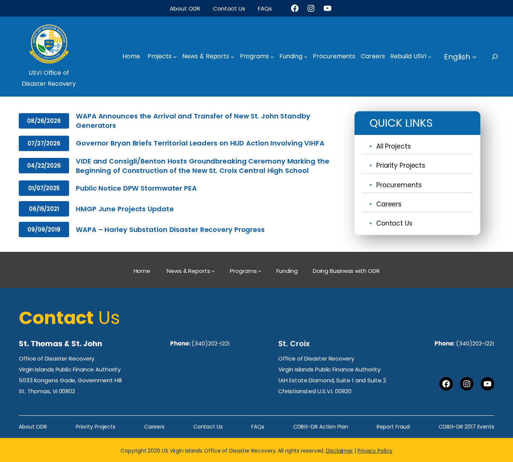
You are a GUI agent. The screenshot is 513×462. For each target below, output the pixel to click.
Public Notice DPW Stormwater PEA (136, 188)
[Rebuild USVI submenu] (430, 57)
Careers (388, 204)
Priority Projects (400, 165)
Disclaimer (339, 450)
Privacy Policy (375, 450)
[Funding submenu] (306, 57)
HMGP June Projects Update (125, 209)
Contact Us (394, 223)
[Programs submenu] (272, 57)
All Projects (393, 146)
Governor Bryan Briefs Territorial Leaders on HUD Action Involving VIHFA (200, 143)
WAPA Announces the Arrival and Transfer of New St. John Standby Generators (193, 120)
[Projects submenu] (175, 57)
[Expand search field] (501, 56)
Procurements (399, 185)
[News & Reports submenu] (232, 57)
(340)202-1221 (211, 343)
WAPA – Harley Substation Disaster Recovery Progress (170, 229)
